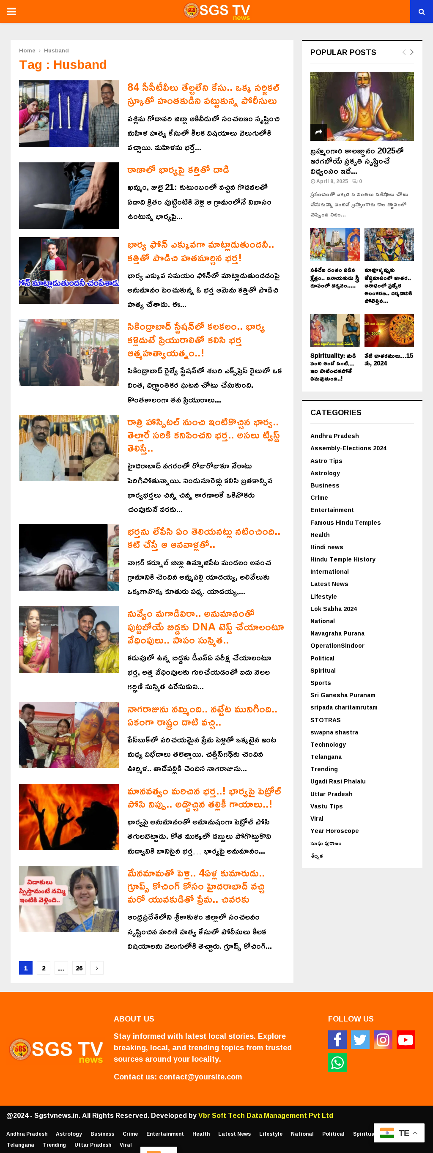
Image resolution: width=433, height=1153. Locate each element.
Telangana (326, 756)
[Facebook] (337, 1039)
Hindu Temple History (342, 559)
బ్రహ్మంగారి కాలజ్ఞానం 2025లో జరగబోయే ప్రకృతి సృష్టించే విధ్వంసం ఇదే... (357, 160)
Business (325, 485)
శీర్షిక (316, 855)
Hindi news (326, 547)
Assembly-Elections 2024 (348, 448)
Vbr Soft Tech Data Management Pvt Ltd (265, 1115)
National (322, 621)
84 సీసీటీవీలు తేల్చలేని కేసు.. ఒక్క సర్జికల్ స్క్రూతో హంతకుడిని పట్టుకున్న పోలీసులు (203, 93)
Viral (316, 818)
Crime (319, 497)
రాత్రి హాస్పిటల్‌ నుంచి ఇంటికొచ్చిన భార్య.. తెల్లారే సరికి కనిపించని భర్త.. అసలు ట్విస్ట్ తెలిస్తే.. (203, 434)
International (329, 571)
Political (322, 658)
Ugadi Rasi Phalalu (338, 781)
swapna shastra (334, 732)
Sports (320, 682)
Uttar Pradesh (331, 794)
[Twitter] (360, 1039)
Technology (328, 744)
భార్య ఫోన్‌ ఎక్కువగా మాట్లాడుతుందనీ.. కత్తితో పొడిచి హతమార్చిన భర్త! (200, 250)
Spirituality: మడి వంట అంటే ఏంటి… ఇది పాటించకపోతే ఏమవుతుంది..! (333, 367)
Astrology (325, 473)
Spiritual (323, 670)
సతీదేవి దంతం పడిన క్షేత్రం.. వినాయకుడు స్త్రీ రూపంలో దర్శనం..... (334, 277)
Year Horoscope (334, 830)
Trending (324, 769)
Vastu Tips (326, 806)
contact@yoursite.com (200, 1076)
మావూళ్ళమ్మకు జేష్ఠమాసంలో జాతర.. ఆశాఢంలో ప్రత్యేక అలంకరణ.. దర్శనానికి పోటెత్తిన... (388, 285)
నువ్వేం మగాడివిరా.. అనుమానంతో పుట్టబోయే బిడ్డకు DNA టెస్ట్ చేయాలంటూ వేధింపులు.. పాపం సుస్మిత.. (205, 626)
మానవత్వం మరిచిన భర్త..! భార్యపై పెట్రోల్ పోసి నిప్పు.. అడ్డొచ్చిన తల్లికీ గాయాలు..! (204, 797)
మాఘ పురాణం (326, 843)
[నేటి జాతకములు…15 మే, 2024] (389, 330)
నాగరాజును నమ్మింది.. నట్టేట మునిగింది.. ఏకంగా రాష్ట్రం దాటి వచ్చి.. (202, 714)
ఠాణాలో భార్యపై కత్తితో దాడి (178, 169)
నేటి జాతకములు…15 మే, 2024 (388, 359)
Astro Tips (326, 460)
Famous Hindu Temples (345, 522)
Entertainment (332, 509)
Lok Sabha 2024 (333, 608)
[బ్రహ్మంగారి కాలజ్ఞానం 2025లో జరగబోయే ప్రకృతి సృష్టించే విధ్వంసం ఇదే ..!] (362, 106)
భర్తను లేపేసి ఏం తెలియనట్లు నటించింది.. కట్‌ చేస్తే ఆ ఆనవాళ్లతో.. (203, 537)
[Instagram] (383, 1039)
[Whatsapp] (337, 1062)
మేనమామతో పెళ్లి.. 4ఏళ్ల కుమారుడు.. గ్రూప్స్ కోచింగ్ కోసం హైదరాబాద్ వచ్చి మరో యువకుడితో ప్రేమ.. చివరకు (196, 886)
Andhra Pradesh (334, 435)
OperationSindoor (337, 645)
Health (320, 534)
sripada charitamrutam (344, 707)
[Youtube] (406, 1039)
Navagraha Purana (337, 633)
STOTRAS (325, 720)
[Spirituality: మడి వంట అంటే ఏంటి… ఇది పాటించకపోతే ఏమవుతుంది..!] (335, 330)
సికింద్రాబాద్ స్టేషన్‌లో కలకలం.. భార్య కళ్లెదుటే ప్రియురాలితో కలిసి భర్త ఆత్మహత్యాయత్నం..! (196, 339)
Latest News (329, 583)
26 (79, 968)
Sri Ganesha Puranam (342, 695)
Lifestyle (323, 596)
